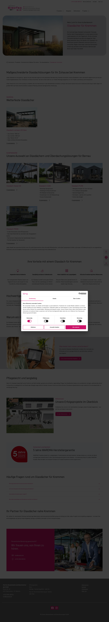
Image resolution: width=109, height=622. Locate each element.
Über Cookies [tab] (76, 298)
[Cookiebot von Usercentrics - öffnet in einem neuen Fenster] (79, 294)
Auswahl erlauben (54, 327)
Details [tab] (54, 298)
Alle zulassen (75, 327)
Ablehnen (33, 327)
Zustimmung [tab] (32, 298)
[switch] (46, 321)
